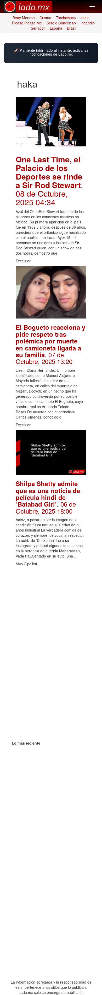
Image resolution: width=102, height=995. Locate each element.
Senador (38, 28)
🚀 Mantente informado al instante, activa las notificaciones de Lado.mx (51, 52)
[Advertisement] (51, 601)
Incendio (88, 22)
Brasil (71, 28)
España (56, 28)
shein (85, 17)
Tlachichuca (66, 17)
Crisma (45, 17)
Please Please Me (27, 22)
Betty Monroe (24, 17)
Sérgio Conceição (61, 22)
